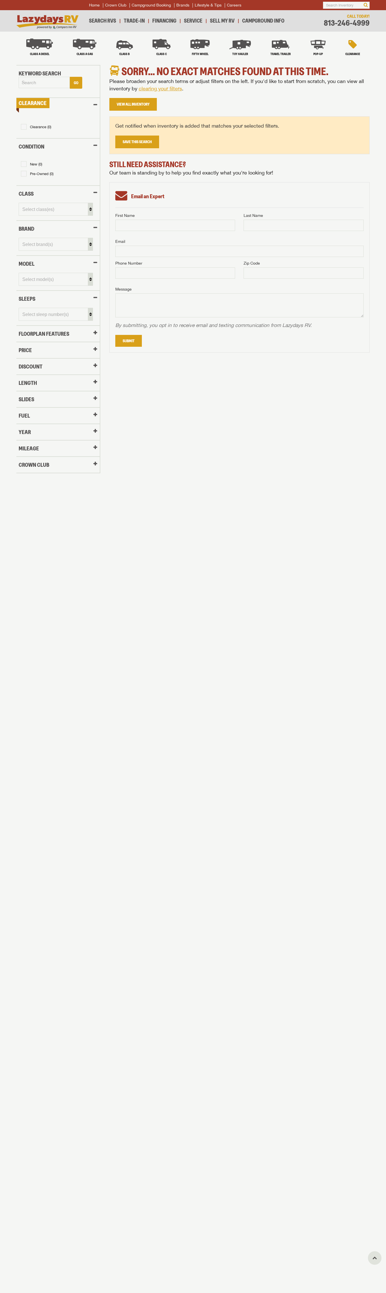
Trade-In (134, 20)
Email (120, 241)
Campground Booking (151, 5)
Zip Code (252, 263)
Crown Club (115, 5)
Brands (182, 5)
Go (76, 82)
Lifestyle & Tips (208, 5)
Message (123, 289)
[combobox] (44, 83)
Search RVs (102, 20)
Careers (234, 5)
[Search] (366, 5)
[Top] (374, 1258)
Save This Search (137, 141)
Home (94, 5)
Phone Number (128, 263)
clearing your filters (160, 88)
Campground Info (263, 20)
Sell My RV (222, 20)
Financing (164, 20)
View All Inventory (133, 104)
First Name (125, 215)
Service (193, 20)
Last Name (253, 215)
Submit (129, 340)
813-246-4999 (347, 23)
